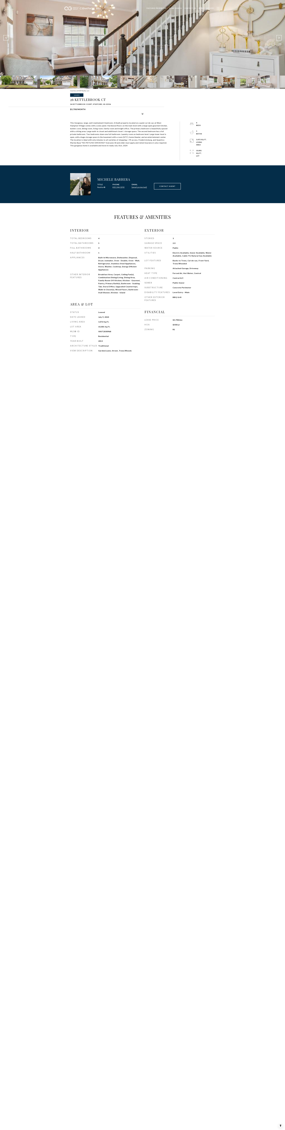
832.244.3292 (119, 187)
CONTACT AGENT (167, 186)
